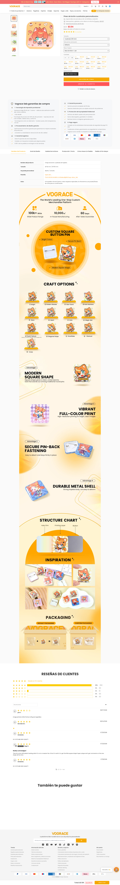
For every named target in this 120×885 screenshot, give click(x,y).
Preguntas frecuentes (63, 865)
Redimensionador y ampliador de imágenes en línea (71, 856)
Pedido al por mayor (101, 151)
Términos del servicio (36, 852)
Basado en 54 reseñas (35, 681)
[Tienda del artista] (110, 6)
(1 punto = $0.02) (99, 21)
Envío (65, 29)
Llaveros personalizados (17, 850)
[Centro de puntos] (106, 6)
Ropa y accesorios (15, 863)
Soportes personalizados (17, 854)
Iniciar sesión (100, 850)
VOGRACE (57, 877)
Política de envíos (62, 858)
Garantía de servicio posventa (39, 861)
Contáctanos (61, 870)
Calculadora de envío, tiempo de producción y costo (71, 852)
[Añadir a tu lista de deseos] (32, 813)
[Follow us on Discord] (77, 844)
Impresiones (14, 858)
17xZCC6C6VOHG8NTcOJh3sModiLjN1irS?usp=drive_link (61, 177)
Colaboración (34, 865)
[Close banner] (118, 2)
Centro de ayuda (62, 863)
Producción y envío (68, 151)
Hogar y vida (14, 861)
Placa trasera (67, 48)
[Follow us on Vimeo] (73, 844)
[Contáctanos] (92, 6)
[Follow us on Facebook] (47, 844)
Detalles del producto (18, 151)
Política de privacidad (36, 854)
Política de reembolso (63, 861)
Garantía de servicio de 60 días (75, 24)
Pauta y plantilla (62, 850)
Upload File (72, 74)
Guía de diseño (35, 151)
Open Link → (48, 175)
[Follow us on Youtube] (51, 844)
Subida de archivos (51, 151)
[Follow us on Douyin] (64, 844)
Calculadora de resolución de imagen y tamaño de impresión (73, 854)
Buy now (95, 2)
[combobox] (51, 6)
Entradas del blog (62, 867)
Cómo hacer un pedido (85, 151)
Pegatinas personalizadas (17, 852)
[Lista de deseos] (99, 6)
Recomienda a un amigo (103, 856)
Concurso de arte (35, 863)
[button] (69, 32)
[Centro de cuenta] (102, 6)
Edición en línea (86, 79)
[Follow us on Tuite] (56, 844)
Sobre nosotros (35, 850)
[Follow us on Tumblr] (68, 844)
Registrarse (99, 852)
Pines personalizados (16, 856)
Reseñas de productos (16, 865)
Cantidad (66, 54)
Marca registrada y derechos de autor (40, 856)
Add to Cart (102, 882)
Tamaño (66, 36)
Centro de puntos (101, 854)
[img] (24, 711)
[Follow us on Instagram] (43, 844)
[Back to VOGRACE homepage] (60, 833)
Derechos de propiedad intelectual (40, 858)
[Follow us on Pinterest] (60, 844)
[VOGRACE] (14, 6)
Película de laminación (70, 42)
